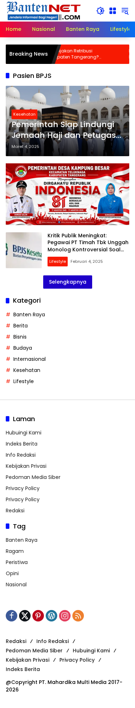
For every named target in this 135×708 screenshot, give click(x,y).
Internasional (29, 359)
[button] (100, 10)
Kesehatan (24, 114)
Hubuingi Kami (23, 432)
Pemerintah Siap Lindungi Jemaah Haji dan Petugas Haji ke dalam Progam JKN (65, 130)
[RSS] (78, 615)
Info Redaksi (21, 454)
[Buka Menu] (112, 10)
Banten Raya (29, 314)
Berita (20, 325)
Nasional (16, 584)
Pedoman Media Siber (33, 477)
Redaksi (15, 510)
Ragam (15, 551)
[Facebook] (11, 615)
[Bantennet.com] (44, 10)
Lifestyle (57, 261)
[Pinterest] (38, 615)
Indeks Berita (21, 443)
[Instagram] (65, 615)
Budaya (22, 347)
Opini (12, 573)
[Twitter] (25, 615)
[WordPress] (51, 615)
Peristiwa (17, 562)
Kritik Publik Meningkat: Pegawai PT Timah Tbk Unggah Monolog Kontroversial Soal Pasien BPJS (88, 246)
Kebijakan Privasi (26, 466)
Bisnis (20, 336)
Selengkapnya (67, 281)
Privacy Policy (23, 488)
